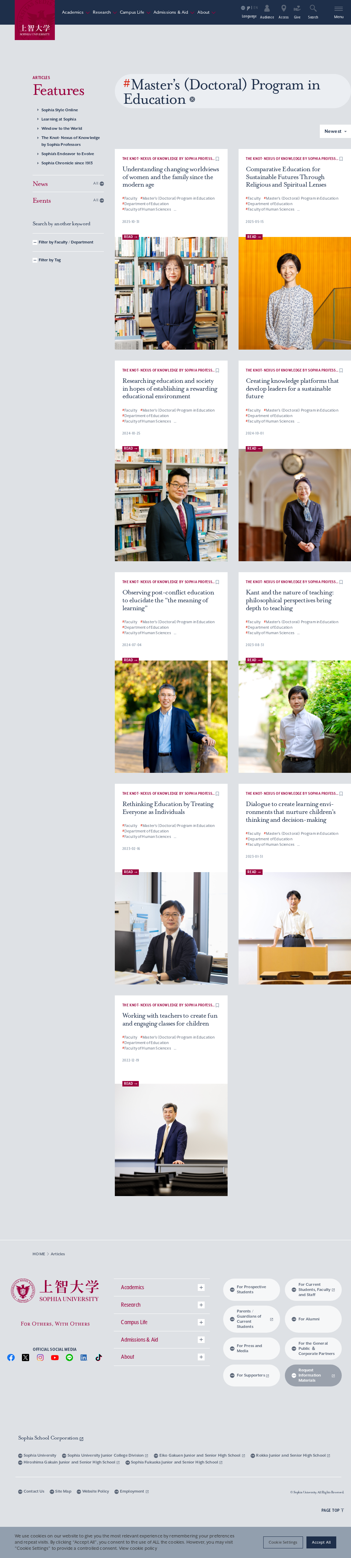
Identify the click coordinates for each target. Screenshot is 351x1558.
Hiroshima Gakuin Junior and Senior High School (70, 1462)
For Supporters (251, 1375)
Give (297, 17)
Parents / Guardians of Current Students (249, 1319)
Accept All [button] (321, 1542)
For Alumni (309, 1319)
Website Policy (95, 1491)
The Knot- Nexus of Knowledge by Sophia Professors (70, 141)
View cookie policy (138, 1548)
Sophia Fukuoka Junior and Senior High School (175, 1462)
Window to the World (61, 128)
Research (105, 12)
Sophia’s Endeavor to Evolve (67, 153)
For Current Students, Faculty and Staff (315, 1289)
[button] (217, 159)
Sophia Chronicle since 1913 (67, 163)
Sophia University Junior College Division (106, 1455)
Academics (76, 12)
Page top (331, 1510)
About (206, 12)
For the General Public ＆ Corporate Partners (317, 1348)
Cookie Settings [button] (283, 1542)
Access (284, 17)
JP (248, 8)
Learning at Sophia (58, 119)
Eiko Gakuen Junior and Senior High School (200, 1455)
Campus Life (135, 12)
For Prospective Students (251, 1289)
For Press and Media (250, 1348)
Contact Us (34, 1491)
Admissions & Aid (174, 12)
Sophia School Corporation (49, 1437)
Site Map (63, 1491)
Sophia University (40, 1455)
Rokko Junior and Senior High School (291, 1455)
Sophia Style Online (59, 110)
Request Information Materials (310, 1375)
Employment (132, 1491)
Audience (267, 17)
